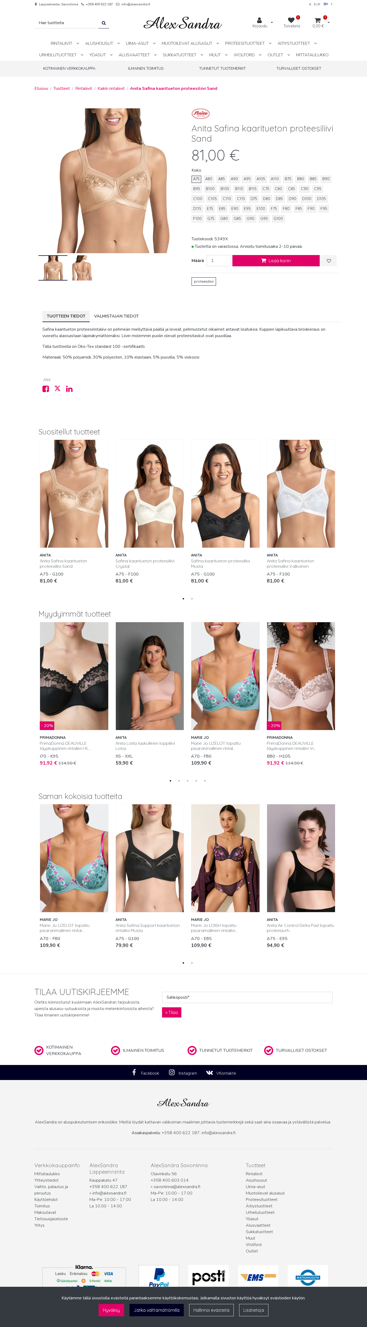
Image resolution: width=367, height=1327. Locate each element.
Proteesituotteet (262, 1200)
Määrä (198, 261)
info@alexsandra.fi (135, 4)
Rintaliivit (254, 1174)
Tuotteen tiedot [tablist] (66, 316)
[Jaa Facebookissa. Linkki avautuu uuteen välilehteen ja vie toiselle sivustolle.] (48, 390)
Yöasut (252, 1219)
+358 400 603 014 (170, 1180)
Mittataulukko (47, 1174)
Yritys (39, 1225)
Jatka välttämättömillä (156, 1310)
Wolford (253, 1245)
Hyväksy (111, 1310)
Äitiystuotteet (259, 1206)
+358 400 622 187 (99, 4)
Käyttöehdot (46, 1200)
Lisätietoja (253, 1310)
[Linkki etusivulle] (183, 23)
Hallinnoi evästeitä (211, 1310)
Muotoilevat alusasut (265, 1193)
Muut (250, 1238)
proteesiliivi (204, 281)
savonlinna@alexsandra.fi (177, 1187)
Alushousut (256, 1180)
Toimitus (42, 1206)
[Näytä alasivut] (78, 43)
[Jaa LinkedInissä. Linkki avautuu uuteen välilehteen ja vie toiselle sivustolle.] (71, 390)
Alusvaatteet (258, 1225)
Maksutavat (45, 1212)
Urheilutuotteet (260, 1212)
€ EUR (316, 4)
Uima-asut (255, 1187)
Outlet (252, 1251)
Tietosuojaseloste (51, 1219)
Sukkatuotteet (259, 1232)
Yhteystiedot (46, 1180)
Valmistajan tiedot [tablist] (116, 316)
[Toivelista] (329, 260)
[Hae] (104, 22)
